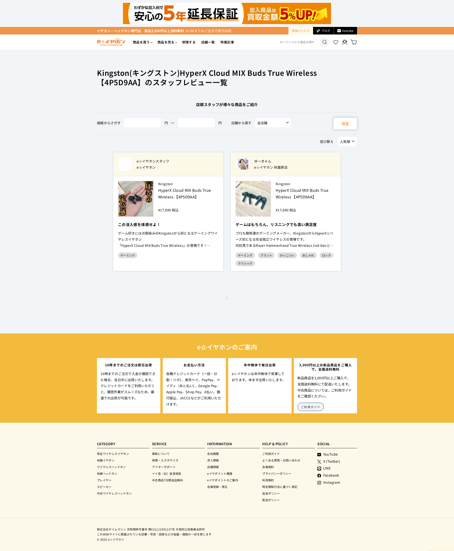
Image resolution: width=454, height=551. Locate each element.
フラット (266, 255)
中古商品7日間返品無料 (167, 480)
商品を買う (141, 42)
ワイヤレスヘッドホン (111, 467)
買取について (161, 454)
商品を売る (166, 42)
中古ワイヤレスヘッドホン (114, 493)
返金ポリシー (271, 493)
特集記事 (227, 42)
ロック (326, 255)
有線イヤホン (105, 460)
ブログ (325, 31)
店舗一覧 (208, 42)
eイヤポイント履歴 (219, 473)
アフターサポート (163, 467)
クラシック (245, 263)
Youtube (348, 31)
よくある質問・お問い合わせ (281, 460)
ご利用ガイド (311, 407)
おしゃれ (308, 255)
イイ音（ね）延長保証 (166, 473)
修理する (189, 42)
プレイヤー (104, 480)
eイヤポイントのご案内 (222, 480)
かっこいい (287, 255)
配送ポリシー (271, 500)
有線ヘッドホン (107, 473)
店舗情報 (213, 467)
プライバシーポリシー (277, 473)
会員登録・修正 (217, 487)
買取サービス (301, 31)
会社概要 (213, 454)
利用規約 (268, 480)
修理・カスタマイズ (165, 460)
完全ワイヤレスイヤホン (113, 454)
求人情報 (213, 460)
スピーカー (104, 487)
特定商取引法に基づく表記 (279, 487)
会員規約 (268, 467)
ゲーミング (127, 255)
